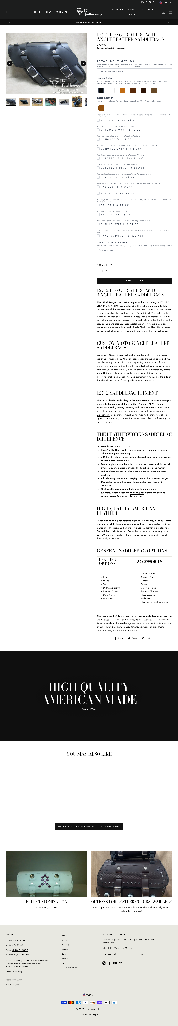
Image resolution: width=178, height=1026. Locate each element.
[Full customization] (46, 874)
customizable (155, 358)
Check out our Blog (14, 971)
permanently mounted (146, 376)
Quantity (104, 265)
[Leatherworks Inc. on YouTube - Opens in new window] (115, 963)
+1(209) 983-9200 (20, 950)
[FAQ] (134, 15)
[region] (11, 102)
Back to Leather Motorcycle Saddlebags (91, 826)
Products (61, 12)
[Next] (168, 22)
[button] (7, 12)
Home (37, 12)
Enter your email (117, 947)
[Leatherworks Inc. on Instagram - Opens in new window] (104, 963)
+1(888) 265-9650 (21, 954)
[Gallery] (122, 10)
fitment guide (127, 380)
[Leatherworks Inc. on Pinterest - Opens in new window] (120, 963)
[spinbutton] (102, 271)
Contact (132, 9)
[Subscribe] (142, 954)
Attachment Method (117, 61)
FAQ (131, 14)
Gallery (116, 9)
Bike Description (113, 242)
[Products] (68, 12)
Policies (147, 9)
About (48, 12)
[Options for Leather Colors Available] (131, 874)
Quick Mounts (110, 373)
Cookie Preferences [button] (70, 967)
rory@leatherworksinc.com (17, 966)
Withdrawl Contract (14, 984)
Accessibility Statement (15, 979)
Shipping (101, 48)
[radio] (101, 90)
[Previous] (10, 22)
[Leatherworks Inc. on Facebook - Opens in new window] (109, 963)
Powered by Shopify (89, 1014)
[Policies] (152, 10)
